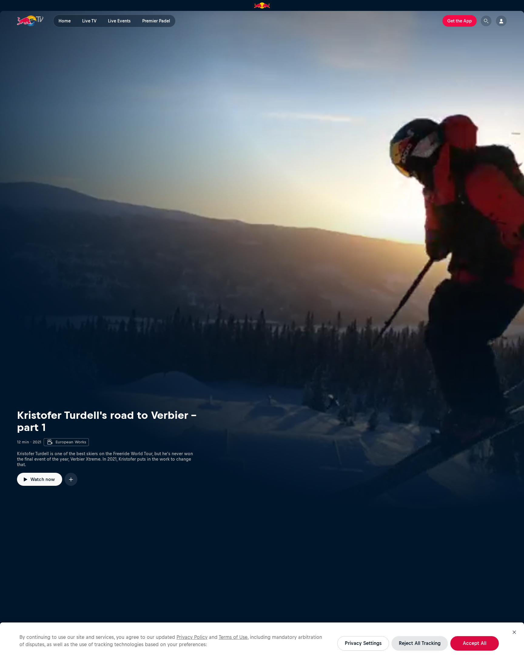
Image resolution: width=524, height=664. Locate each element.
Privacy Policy (191, 637)
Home (65, 20)
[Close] (514, 632)
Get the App (459, 20)
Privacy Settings (363, 643)
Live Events (119, 20)
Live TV (89, 20)
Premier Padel (156, 20)
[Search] (486, 21)
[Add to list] (71, 479)
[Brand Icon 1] (262, 5)
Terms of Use (233, 637)
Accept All (474, 643)
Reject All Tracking (420, 643)
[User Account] (501, 21)
